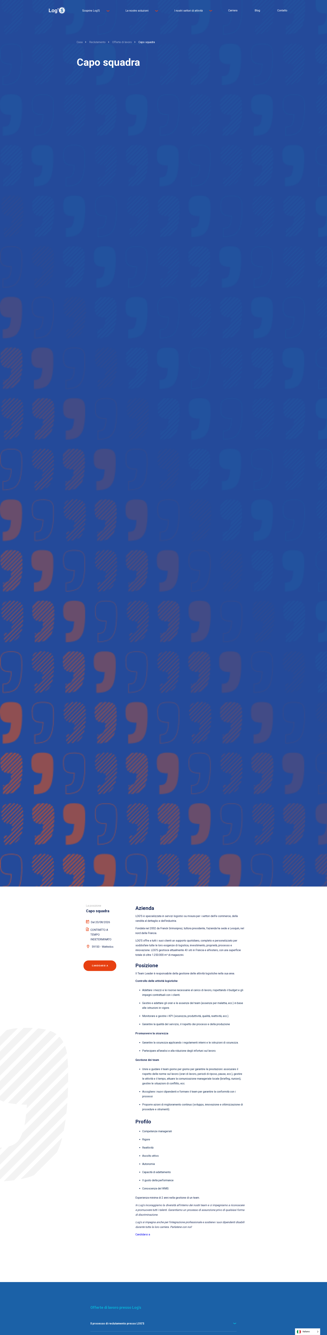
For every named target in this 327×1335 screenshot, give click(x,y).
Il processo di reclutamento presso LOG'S (117, 1323)
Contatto (282, 10)
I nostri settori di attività (188, 10)
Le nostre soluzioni (137, 10)
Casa (80, 42)
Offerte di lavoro (122, 42)
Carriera (232, 10)
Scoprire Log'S (91, 10)
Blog (257, 10)
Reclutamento (97, 42)
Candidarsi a (142, 1234)
